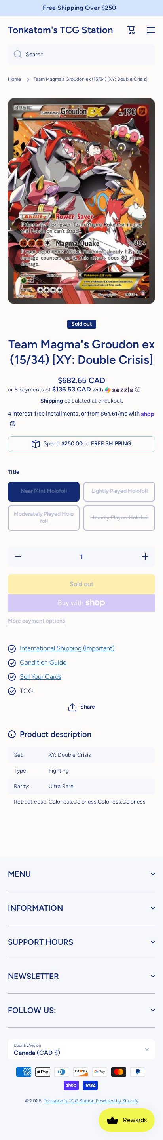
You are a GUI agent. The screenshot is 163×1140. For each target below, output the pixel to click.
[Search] (15, 55)
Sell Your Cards (40, 676)
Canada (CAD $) (37, 1052)
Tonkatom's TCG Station (69, 1101)
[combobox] (81, 55)
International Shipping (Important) (67, 648)
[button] (131, 30)
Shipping (51, 400)
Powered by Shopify (117, 1101)
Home (14, 79)
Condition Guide (43, 662)
